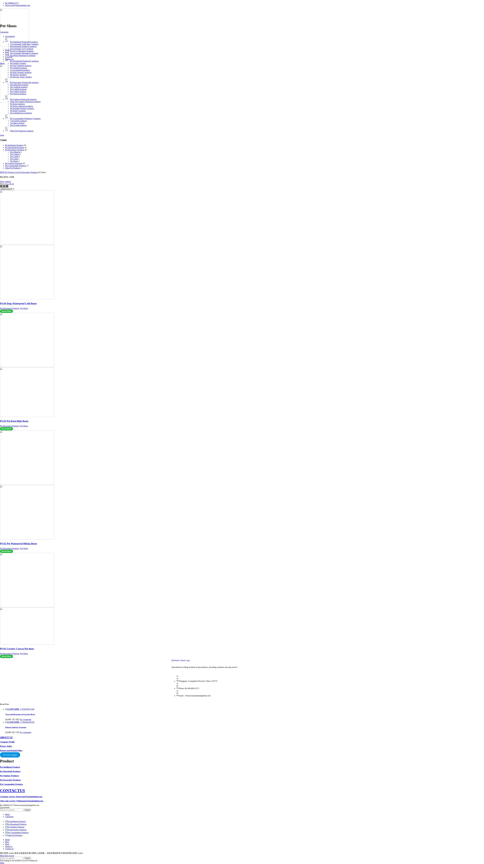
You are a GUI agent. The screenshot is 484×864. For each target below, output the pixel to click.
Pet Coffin (14, 157)
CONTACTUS (12, 790)
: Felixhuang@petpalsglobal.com (21, 801)
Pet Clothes (14, 154)
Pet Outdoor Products (13, 163)
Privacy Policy (6, 746)
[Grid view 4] (7, 187)
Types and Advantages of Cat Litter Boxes (20, 714)
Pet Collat (14, 159)
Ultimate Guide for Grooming (15, 727)
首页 (2, 172)
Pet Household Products (14, 147)
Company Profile (7, 742)
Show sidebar (5, 181)
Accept (11, 856)
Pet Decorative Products (14, 150)
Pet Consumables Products (15, 166)
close (2, 135)
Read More (6, 311)
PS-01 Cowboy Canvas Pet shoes (17, 648)
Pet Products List (12, 172)
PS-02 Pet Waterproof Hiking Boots (18, 543)
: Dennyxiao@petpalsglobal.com (21, 797)
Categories (4, 32)
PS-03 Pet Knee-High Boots (14, 421)
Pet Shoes (14, 161)
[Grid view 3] (4, 187)
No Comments (25, 719)
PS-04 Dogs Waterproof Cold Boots (18, 303)
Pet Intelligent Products (14, 145)
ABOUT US (6, 737)
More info (4, 856)
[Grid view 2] (1, 187)
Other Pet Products (12, 168)
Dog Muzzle (15, 152)
